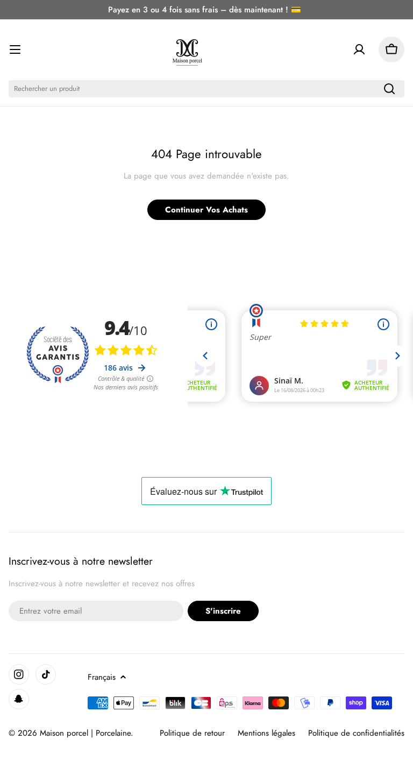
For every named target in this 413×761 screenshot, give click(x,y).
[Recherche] (389, 88)
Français (102, 677)
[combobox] (206, 88)
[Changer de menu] (15, 49)
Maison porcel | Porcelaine (85, 733)
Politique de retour (192, 733)
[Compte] (359, 49)
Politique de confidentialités (356, 733)
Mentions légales (266, 733)
